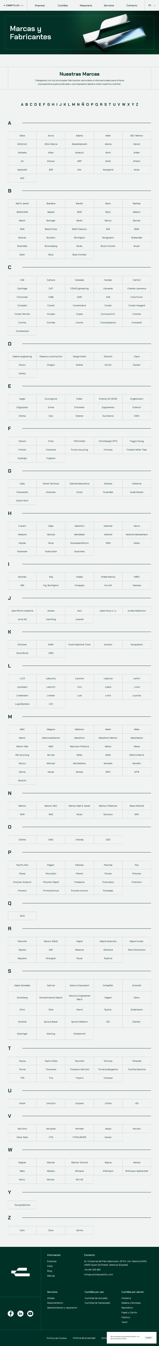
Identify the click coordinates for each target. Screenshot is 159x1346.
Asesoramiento (55, 1302)
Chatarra (126, 1298)
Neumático (127, 1307)
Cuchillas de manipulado (97, 1302)
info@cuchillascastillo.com (98, 1274)
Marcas (51, 1275)
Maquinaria (86, 5)
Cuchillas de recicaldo (96, 1298)
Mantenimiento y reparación (62, 1307)
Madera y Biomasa (130, 1302)
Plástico (125, 1317)
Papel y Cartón (129, 1312)
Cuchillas (63, 5)
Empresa (51, 1261)
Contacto (132, 5)
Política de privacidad (84, 1337)
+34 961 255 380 (92, 1269)
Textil (124, 1322)
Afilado (51, 1298)
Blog (49, 1270)
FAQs (50, 1266)
